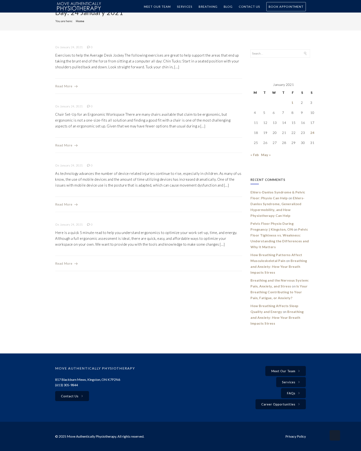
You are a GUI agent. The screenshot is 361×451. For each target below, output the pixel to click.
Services (184, 6)
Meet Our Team (157, 6)
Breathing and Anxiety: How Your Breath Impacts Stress (278, 266)
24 (312, 133)
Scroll (335, 435)
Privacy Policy (295, 436)
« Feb (254, 155)
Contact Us (249, 6)
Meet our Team (283, 371)
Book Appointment (286, 6)
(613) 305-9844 (66, 385)
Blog (228, 6)
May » (266, 155)
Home (80, 21)
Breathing (208, 6)
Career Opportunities (278, 404)
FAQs (291, 393)
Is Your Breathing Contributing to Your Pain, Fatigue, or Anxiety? (279, 292)
